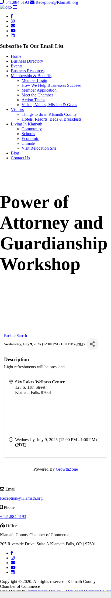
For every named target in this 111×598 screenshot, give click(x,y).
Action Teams (33, 100)
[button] (15, 7)
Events (16, 66)
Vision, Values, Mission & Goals (49, 104)
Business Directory (27, 61)
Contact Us (20, 158)
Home (16, 56)
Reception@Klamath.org (56, 2)
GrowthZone (67, 469)
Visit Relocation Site (39, 148)
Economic (30, 138)
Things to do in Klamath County (49, 114)
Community (32, 129)
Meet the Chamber (37, 95)
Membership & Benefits (31, 75)
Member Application (39, 90)
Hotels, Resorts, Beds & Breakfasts (51, 119)
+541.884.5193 (13, 516)
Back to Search (15, 335)
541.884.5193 (17, 2)
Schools (28, 133)
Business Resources (27, 71)
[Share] (92, 344)
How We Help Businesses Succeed (51, 85)
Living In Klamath (26, 124)
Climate (28, 143)
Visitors (17, 109)
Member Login (34, 80)
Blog (15, 153)
